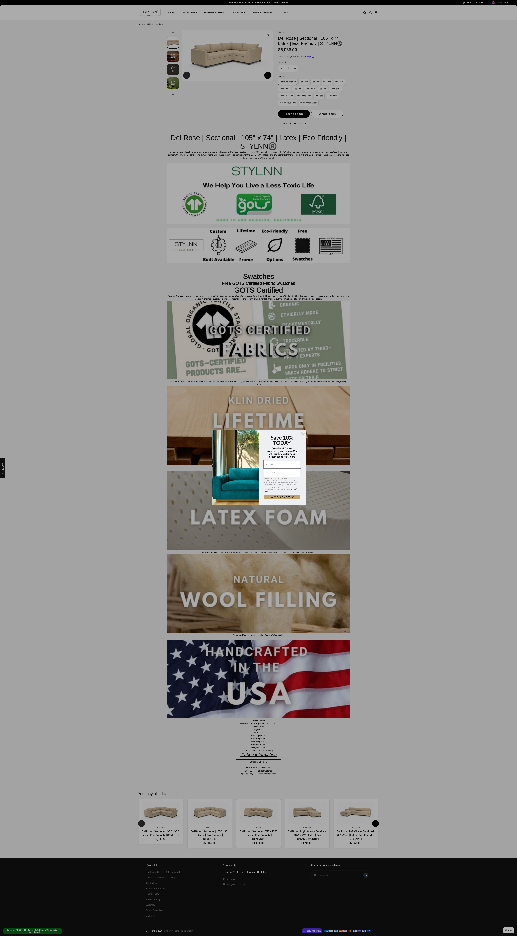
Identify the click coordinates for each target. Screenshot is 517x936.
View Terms (293, 490)
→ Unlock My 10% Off (282, 497)
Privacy (266, 491)
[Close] (303, 433)
